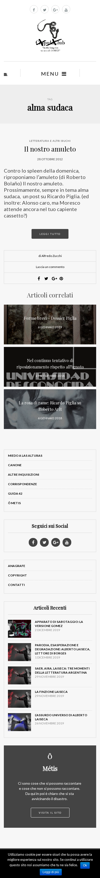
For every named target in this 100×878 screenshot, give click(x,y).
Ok (85, 865)
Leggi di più (51, 872)
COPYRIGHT (17, 575)
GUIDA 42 (15, 493)
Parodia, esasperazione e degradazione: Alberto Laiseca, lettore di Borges (62, 649)
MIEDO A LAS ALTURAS (25, 455)
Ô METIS (14, 503)
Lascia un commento (50, 267)
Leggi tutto (50, 233)
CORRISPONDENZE (22, 484)
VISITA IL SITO (50, 812)
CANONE (15, 465)
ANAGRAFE (16, 566)
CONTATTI (16, 585)
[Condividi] (39, 278)
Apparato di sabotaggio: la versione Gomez (59, 624)
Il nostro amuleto (50, 148)
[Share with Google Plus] (54, 278)
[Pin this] (61, 278)
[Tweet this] (46, 278)
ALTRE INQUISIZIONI (23, 474)
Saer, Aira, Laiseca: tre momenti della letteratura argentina (62, 670)
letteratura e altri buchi (50, 140)
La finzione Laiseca (51, 692)
